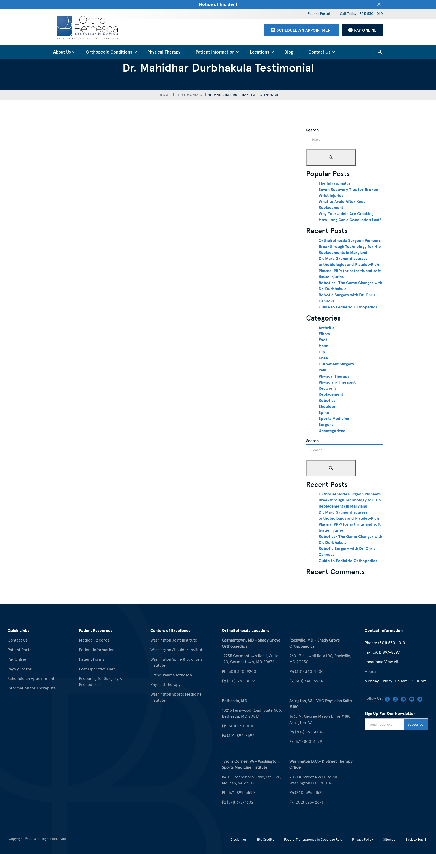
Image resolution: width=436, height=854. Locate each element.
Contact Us (319, 52)
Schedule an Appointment (31, 678)
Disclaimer (238, 839)
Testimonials (190, 94)
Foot (323, 339)
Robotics (327, 400)
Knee (323, 358)
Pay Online (17, 659)
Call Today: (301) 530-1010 (361, 14)
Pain (322, 370)
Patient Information (215, 52)
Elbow (324, 333)
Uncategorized (332, 430)
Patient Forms (91, 659)
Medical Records (94, 640)
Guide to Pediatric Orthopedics (348, 307)
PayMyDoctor (20, 668)
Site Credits (265, 839)
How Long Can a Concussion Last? (350, 219)
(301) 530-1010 (391, 642)
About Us (62, 52)
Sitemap (389, 839)
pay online (365, 30)
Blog (288, 52)
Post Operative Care (97, 668)
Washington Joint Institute (173, 640)
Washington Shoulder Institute (177, 649)
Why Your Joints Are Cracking (346, 213)
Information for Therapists (32, 688)
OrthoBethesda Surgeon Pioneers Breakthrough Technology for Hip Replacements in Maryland (350, 246)
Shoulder (327, 406)
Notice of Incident (218, 4)
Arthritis (326, 327)
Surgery (326, 424)
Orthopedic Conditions (109, 52)
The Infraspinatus (334, 183)
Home (165, 94)
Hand (324, 346)
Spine (324, 412)
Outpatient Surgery (336, 364)
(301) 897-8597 (386, 652)
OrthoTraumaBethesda (171, 675)
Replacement (331, 394)
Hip (322, 352)
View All (391, 661)
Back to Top (414, 839)
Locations (259, 52)
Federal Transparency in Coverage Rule (313, 839)
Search (312, 130)
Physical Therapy (163, 52)
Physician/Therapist (337, 382)
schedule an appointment (304, 30)
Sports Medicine (334, 418)
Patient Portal (319, 14)
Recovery (327, 388)
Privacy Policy (362, 839)
